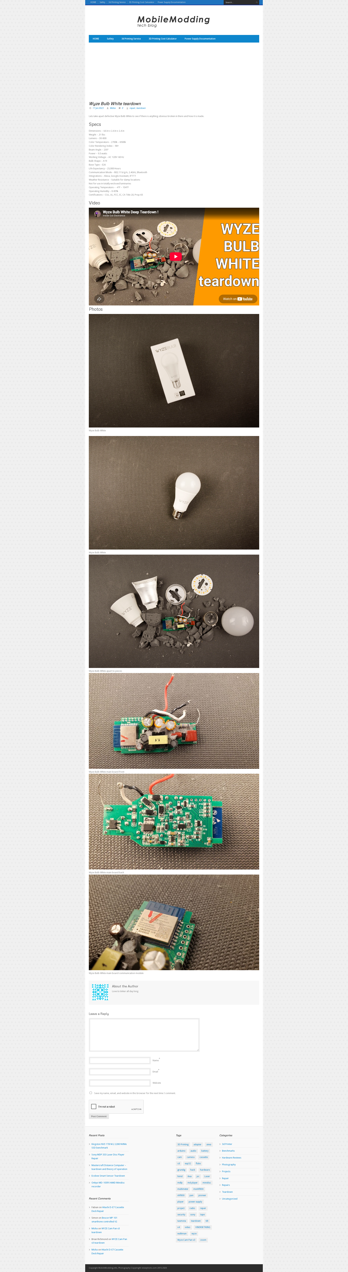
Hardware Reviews (231, 1157)
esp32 (188, 1163)
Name (156, 1060)
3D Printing (182, 1144)
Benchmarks (228, 1150)
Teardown (227, 1192)
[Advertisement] (174, 74)
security (181, 1214)
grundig (181, 1170)
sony (192, 1214)
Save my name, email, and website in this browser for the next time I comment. (135, 1093)
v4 (178, 1227)
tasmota (181, 1221)
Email (155, 1071)
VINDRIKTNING (202, 1227)
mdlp (180, 1182)
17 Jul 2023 (97, 108)
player (180, 1201)
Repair (225, 1178)
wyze (194, 1233)
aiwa (208, 1144)
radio (192, 1208)
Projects (226, 1171)
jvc (198, 1176)
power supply (195, 1201)
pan (191, 1195)
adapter (197, 1144)
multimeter (182, 1189)
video (187, 1227)
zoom (203, 1240)
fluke (198, 1163)
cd (178, 1163)
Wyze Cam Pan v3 (186, 1240)
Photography (229, 1164)
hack (192, 1170)
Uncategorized (229, 1198)
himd (180, 1176)
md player (193, 1182)
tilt (207, 1221)
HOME (93, 2)
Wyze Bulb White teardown (115, 103)
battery (204, 1151)
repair (132, 108)
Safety (102, 2)
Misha (112, 108)
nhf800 (181, 1195)
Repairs (226, 1185)
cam (179, 1157)
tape (202, 1214)
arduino (181, 1151)
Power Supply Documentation (172, 2)
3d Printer (227, 1144)
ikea (190, 1176)
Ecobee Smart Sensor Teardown (108, 1175)
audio (193, 1151)
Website (157, 1083)
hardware (205, 1170)
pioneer (202, 1195)
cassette (204, 1157)
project (181, 1208)
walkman (182, 1233)
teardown (141, 108)
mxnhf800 (198, 1189)
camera (190, 1157)
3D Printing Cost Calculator (141, 2)
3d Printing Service (117, 2)
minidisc (207, 1182)
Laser (207, 1176)
